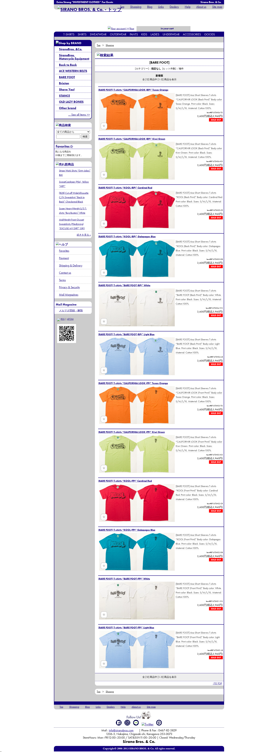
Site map (217, 7)
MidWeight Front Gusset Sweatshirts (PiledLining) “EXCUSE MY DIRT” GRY (72, 224)
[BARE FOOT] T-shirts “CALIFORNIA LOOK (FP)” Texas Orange (133, 383)
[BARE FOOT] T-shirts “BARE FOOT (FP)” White (124, 578)
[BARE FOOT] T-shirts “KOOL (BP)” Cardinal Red (125, 187)
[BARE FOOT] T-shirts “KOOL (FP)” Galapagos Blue (126, 529)
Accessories (192, 34)
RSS (63, 319)
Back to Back (68, 65)
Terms (62, 280)
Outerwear (118, 34)
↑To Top (217, 683)
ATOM (70, 319)
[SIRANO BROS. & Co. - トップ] (89, 9)
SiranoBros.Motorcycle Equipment (74, 57)
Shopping (135, 7)
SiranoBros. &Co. (70, 49)
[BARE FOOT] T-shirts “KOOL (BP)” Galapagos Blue (127, 236)
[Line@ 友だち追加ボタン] (136, 722)
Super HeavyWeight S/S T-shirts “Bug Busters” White (73, 210)
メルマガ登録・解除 (71, 310)
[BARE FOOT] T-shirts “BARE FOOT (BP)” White (124, 285)
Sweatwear (98, 34)
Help (187, 7)
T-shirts (68, 34)
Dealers (174, 7)
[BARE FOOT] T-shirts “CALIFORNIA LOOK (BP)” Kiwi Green (131, 138)
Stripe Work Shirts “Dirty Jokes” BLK (75, 173)
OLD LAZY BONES (71, 102)
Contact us (65, 273)
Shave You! (67, 89)
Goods (209, 34)
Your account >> (127, 30)
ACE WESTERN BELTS (73, 71)
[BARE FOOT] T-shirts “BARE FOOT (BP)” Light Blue (126, 334)
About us (201, 7)
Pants (134, 34)
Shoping (110, 45)
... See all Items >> (79, 115)
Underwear (171, 34)
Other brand (67, 108)
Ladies (155, 34)
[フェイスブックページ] (119, 722)
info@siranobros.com (121, 730)
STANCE (64, 96)
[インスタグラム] (127, 722)
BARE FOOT (67, 77)
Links (161, 7)
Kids (144, 34)
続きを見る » (84, 234)
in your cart (167, 28)
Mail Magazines (68, 295)
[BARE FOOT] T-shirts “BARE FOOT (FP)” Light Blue (126, 627)
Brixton (64, 83)
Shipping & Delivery (70, 265)
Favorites (64, 251)
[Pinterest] (159, 722)
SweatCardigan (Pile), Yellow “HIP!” (74, 184)
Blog (149, 7)
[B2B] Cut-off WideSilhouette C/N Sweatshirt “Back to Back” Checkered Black (74, 197)
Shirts (82, 34)
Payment (64, 258)
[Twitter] (148, 724)
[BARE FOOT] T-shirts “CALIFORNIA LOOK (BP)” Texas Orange (133, 89)
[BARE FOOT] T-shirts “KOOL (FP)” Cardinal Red (125, 480)
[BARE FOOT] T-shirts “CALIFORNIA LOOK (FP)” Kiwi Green (131, 432)
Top (122, 7)
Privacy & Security (69, 287)
